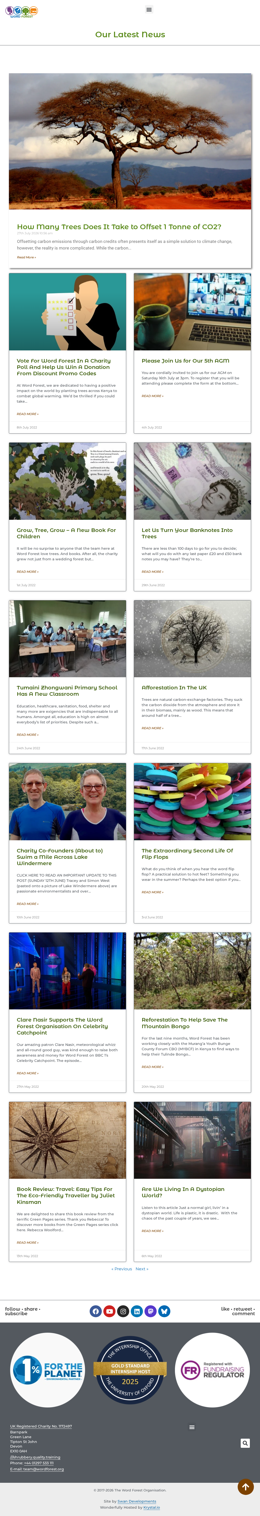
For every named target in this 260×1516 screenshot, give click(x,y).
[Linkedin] (137, 1311)
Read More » (26, 257)
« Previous (121, 1269)
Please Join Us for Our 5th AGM (186, 361)
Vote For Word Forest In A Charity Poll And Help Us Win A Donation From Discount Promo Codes (64, 367)
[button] (149, 9)
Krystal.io (151, 1507)
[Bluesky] (164, 1311)
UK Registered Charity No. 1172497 (41, 1426)
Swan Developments (137, 1501)
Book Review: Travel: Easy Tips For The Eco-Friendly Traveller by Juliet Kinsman (66, 1195)
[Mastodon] (150, 1311)
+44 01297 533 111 (39, 1463)
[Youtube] (109, 1311)
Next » (142, 1269)
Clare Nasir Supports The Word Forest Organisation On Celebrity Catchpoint (62, 1026)
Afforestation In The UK (174, 687)
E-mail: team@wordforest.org (37, 1469)
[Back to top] (246, 1487)
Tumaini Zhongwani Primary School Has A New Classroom (67, 690)
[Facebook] (96, 1311)
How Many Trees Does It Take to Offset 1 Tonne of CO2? (119, 226)
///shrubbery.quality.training (35, 1457)
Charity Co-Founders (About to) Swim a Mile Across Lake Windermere (60, 856)
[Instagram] (123, 1311)
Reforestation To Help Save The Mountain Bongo (185, 1022)
